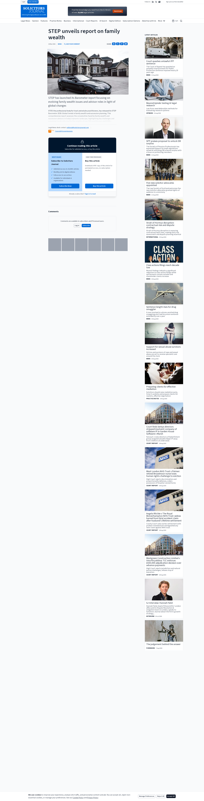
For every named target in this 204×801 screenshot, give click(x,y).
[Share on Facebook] (122, 43)
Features (44, 21)
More (160, 21)
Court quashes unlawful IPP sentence (160, 62)
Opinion (35, 21)
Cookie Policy (78, 797)
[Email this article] (126, 43)
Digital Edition (115, 21)
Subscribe (86, 225)
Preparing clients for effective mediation (161, 388)
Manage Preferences (146, 796)
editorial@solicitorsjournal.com (78, 127)
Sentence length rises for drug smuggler (161, 308)
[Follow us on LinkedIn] (153, 2)
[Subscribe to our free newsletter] (159, 2)
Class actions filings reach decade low (162, 266)
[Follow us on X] (156, 2)
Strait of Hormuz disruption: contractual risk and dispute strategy (160, 225)
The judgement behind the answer (163, 644)
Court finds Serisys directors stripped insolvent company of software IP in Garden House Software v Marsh (161, 430)
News (60, 44)
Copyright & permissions (64, 131)
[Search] (181, 21)
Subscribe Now (33, 2)
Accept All (171, 796)
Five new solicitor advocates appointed (160, 184)
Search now (118, 11)
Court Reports (92, 21)
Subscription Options (131, 21)
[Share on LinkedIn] (114, 43)
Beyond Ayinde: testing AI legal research (161, 104)
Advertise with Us (149, 21)
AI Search (103, 21)
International (78, 21)
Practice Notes (56, 21)
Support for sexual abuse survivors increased (163, 348)
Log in (77, 225)
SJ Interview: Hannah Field (159, 603)
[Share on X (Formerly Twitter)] (118, 43)
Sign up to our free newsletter (174, 2)
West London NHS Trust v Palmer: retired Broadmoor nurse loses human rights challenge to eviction (163, 474)
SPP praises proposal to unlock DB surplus (163, 142)
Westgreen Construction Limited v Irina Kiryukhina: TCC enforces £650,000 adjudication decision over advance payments (163, 562)
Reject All (160, 796)
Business (67, 21)
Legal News (25, 21)
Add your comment (73, 44)
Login (23, 2)
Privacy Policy (92, 797)
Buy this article (99, 186)
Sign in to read (90, 194)
